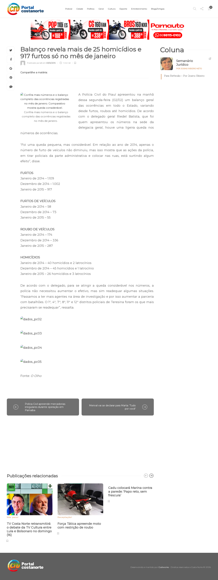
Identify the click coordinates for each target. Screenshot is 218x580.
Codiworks (163, 567)
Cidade (79, 8)
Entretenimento (139, 8)
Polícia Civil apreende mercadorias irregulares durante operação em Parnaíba (45, 407)
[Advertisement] (80, 443)
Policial (68, 8)
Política (90, 8)
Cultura (111, 8)
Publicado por (34, 63)
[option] (29, 512)
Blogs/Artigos (157, 8)
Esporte (123, 8)
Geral (101, 8)
